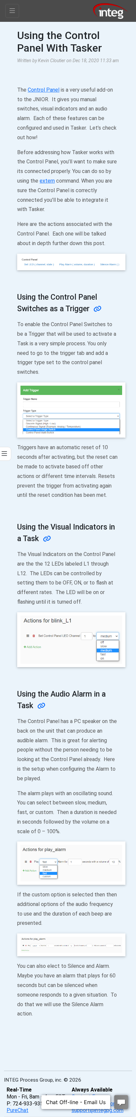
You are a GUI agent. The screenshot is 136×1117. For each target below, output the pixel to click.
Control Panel (43, 90)
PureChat (17, 1110)
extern (47, 181)
